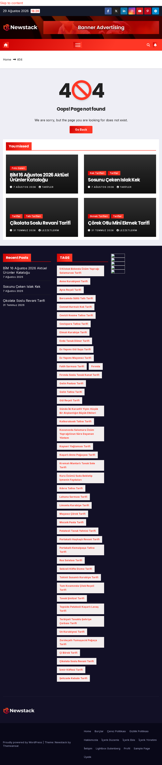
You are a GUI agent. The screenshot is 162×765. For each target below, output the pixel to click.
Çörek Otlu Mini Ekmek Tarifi (118, 223)
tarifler (48, 187)
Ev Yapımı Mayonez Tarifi (75, 357)
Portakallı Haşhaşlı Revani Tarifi (79, 539)
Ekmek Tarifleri (99, 216)
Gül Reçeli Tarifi (69, 400)
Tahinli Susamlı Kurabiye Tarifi (78, 577)
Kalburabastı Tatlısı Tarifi (75, 421)
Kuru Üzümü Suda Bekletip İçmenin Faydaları (75, 477)
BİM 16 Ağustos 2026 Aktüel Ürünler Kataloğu (39, 177)
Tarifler (114, 173)
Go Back (81, 129)
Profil (127, 748)
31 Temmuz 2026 (25, 230)
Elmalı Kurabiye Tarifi (73, 332)
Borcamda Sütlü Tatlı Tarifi (76, 298)
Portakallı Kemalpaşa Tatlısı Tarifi (77, 549)
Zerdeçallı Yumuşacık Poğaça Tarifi (78, 642)
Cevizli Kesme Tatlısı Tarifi (76, 315)
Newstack (61, 742)
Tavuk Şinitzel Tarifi (71, 598)
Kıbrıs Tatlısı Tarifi (71, 488)
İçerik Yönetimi (148, 739)
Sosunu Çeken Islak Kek (114, 180)
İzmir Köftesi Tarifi (71, 669)
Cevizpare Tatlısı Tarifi (73, 323)
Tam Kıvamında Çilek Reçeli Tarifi (76, 587)
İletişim (88, 748)
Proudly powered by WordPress (23, 742)
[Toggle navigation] (78, 45)
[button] (148, 45)
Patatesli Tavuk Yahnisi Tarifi (77, 530)
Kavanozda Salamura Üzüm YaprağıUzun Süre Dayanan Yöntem (76, 433)
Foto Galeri (18, 168)
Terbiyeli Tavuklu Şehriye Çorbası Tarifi (75, 621)
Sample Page (142, 748)
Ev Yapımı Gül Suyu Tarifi (75, 349)
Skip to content (11, 3)
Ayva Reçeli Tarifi (70, 289)
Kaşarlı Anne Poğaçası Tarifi (77, 454)
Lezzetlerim (50, 230)
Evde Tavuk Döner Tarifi (74, 340)
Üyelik (87, 756)
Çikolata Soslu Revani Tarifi (40, 223)
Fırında (95, 366)
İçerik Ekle (129, 739)
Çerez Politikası (116, 731)
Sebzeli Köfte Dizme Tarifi (75, 568)
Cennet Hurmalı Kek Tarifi (75, 306)
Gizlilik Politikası (139, 731)
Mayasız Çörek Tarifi (72, 513)
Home (7, 59)
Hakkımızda (91, 739)
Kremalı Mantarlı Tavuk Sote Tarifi (77, 465)
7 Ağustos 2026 (25, 187)
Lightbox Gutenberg (108, 748)
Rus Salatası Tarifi (70, 560)
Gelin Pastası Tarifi (71, 383)
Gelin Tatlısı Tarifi (70, 391)
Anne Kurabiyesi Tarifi (73, 281)
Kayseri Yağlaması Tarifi (74, 446)
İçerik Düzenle (110, 739)
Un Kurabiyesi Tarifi (72, 631)
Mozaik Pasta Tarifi (71, 522)
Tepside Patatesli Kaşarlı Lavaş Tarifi (79, 608)
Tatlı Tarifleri (33, 216)
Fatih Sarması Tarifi (71, 366)
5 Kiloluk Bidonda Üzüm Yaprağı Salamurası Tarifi (79, 270)
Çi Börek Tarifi (68, 652)
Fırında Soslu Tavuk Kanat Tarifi (79, 374)
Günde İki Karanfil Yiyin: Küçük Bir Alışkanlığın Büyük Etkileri (78, 410)
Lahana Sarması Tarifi (73, 496)
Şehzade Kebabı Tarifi (73, 678)
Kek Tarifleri (97, 173)
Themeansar (11, 745)
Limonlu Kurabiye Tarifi (74, 505)
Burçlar (99, 731)
